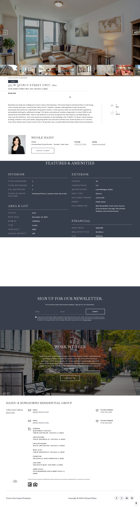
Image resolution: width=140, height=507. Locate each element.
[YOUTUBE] (127, 498)
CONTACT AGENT (43, 150)
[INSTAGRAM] (122, 498)
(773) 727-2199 (80, 144)
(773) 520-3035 (106, 423)
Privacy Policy (87, 320)
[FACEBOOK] (116, 498)
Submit (95, 311)
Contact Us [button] (70, 378)
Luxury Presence (23, 498)
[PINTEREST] (132, 498)
